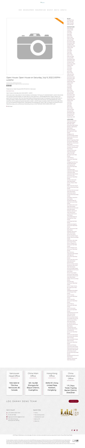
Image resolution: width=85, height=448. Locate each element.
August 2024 (70, 65)
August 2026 (70, 29)
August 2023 (70, 83)
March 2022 (70, 108)
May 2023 (69, 87)
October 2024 (70, 62)
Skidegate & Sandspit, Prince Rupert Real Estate (72, 292)
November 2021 (70, 114)
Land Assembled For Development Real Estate (72, 218)
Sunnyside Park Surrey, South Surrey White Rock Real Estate (72, 320)
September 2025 (71, 46)
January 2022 (70, 111)
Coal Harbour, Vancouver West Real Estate (72, 159)
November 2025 (71, 43)
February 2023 (70, 91)
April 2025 (69, 53)
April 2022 (69, 106)
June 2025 (69, 50)
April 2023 (69, 88)
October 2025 (70, 44)
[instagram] (77, 430)
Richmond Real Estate (72, 268)
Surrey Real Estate (71, 323)
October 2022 (70, 97)
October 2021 (70, 115)
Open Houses (70, 23)
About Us (37, 421)
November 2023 (71, 78)
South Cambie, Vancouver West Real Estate (72, 296)
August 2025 (70, 47)
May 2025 (69, 52)
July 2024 (69, 66)
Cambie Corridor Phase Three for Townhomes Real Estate (72, 147)
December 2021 (70, 112)
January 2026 (70, 40)
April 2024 (69, 71)
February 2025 (70, 56)
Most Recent (70, 28)
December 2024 (71, 59)
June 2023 (69, 86)
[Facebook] (72, 430)
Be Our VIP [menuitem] (50, 10)
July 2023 (69, 84)
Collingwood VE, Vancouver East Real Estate (72, 167)
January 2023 (70, 93)
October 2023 (70, 80)
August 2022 (70, 100)
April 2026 (69, 35)
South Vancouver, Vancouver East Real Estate (72, 310)
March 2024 (70, 72)
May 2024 (69, 69)
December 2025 (71, 41)
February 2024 (70, 74)
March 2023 (70, 90)
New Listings (70, 21)
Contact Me (73, 401)
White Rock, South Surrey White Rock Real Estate (72, 352)
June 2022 (69, 103)
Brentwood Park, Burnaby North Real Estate (72, 131)
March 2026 (70, 37)
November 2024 (71, 60)
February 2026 (70, 38)
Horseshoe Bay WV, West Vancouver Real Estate (72, 202)
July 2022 (69, 102)
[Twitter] (75, 430)
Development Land (39, 416)
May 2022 (69, 105)
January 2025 (70, 57)
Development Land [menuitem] (40, 10)
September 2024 (71, 63)
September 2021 (71, 116)
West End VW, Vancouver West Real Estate (72, 342)
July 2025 (69, 49)
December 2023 (71, 77)
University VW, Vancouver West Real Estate (72, 332)
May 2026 (69, 34)
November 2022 (71, 96)
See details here (10, 91)
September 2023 (71, 81)
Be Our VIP (37, 419)
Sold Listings (70, 24)
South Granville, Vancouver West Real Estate (72, 301)
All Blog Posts (70, 20)
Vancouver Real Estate (72, 334)
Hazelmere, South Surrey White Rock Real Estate (72, 195)
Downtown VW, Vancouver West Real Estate (72, 177)
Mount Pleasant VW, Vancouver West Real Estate (72, 249)
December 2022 (71, 94)
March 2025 (70, 55)
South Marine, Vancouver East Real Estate (72, 305)
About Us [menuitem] (56, 10)
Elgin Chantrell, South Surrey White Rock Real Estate (72, 187)
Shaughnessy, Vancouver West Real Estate (72, 283)
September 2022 (71, 99)
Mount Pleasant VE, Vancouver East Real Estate (72, 245)
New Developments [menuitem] (28, 10)
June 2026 (69, 32)
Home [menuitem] (20, 10)
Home (36, 412)
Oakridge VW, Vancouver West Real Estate (72, 257)
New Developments (39, 414)
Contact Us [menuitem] (63, 10)
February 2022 (70, 109)
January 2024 (70, 75)
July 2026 (69, 31)
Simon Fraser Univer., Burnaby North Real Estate (72, 288)
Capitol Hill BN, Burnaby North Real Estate (72, 155)
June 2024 (69, 68)
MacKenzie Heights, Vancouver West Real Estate (72, 226)
